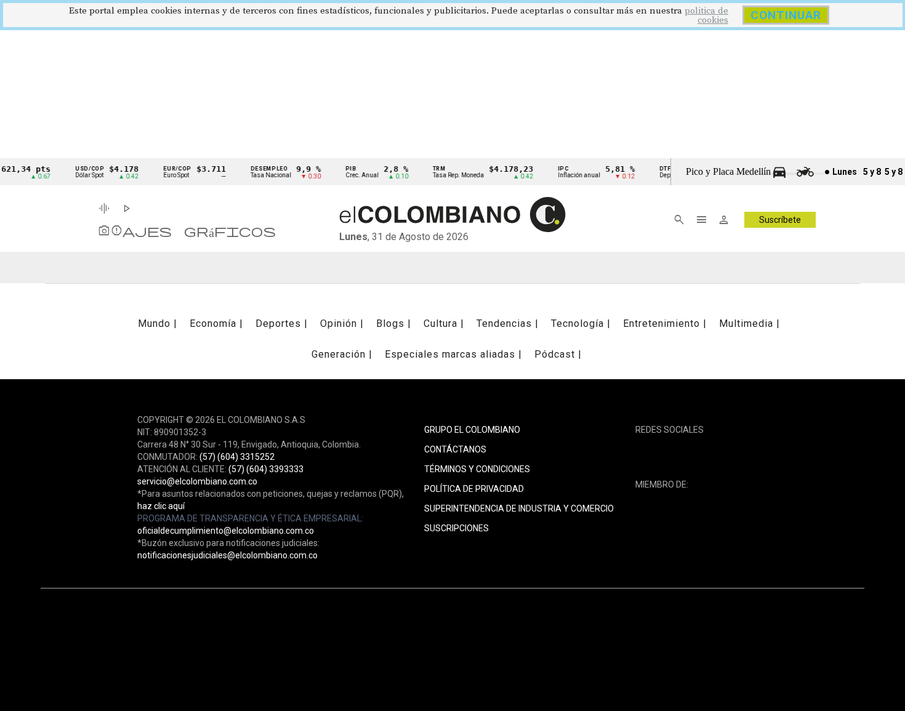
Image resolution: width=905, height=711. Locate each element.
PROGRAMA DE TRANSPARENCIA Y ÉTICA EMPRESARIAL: (250, 518)
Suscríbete (780, 220)
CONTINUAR (785, 15)
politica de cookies (706, 15)
